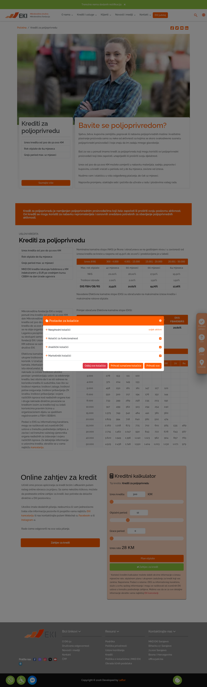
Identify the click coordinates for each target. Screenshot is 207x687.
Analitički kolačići (58, 347)
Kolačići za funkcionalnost (63, 338)
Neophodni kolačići (59, 329)
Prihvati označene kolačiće (126, 365)
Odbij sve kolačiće (95, 365)
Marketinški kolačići (59, 355)
